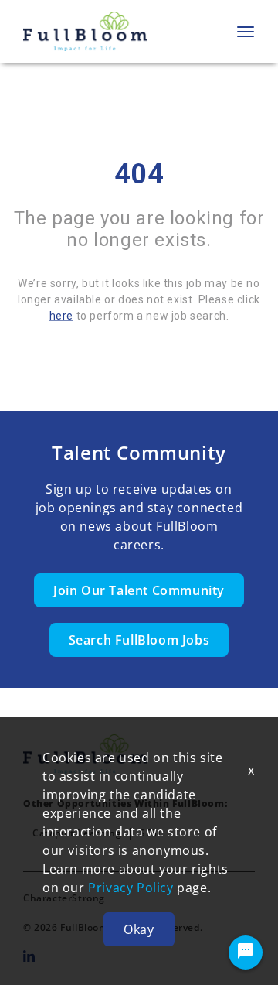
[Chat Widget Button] (246, 952)
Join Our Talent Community (139, 590)
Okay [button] (139, 929)
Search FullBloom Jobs (139, 639)
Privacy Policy (130, 887)
